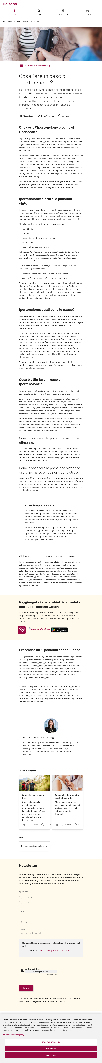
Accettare (51, 1055)
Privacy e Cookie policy (14, 1035)
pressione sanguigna (47, 289)
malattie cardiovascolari (39, 255)
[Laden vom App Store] (39, 629)
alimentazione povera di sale (35, 449)
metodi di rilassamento (55, 484)
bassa (31, 148)
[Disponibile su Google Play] (59, 630)
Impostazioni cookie (51, 1042)
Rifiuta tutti (51, 1049)
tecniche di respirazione (30, 487)
